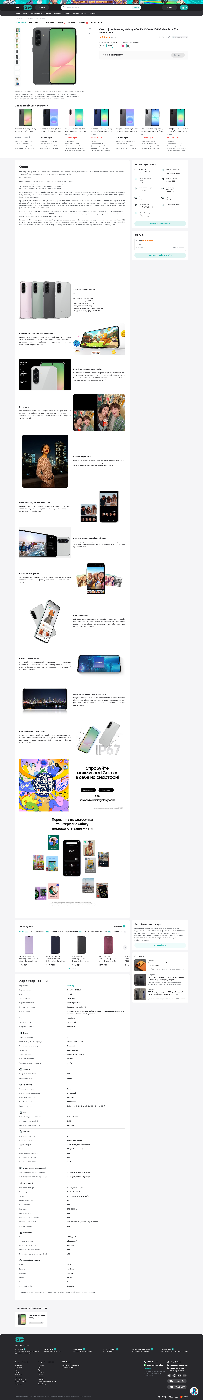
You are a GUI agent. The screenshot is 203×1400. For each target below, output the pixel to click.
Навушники (18, 1384)
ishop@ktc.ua (175, 1362)
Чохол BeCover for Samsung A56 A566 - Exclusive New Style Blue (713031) (55, 959)
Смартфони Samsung (37, 18)
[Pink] (123, 46)
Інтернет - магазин (46, 1362)
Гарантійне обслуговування (71, 1365)
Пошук (136, 7)
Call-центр (147, 1368)
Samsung (70, 986)
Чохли (23, 931)
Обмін (83, 13)
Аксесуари (49, 22)
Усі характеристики (159, 223)
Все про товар (20, 22)
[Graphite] (128, 46)
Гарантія (41, 1370)
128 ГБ (102, 46)
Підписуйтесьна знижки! (180, 1386)
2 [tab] (73, 968)
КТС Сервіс (66, 1362)
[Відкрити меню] (18, 7)
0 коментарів (179, 247)
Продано (178, 55)
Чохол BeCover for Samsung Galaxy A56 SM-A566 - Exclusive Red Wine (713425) (108, 959)
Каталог (17, 13)
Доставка (66, 13)
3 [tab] (75, 968)
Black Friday (42, 1384)
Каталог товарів (21, 1362)
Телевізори (18, 1374)
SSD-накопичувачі (21, 1379)
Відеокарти (18, 1377)
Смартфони (23, 18)
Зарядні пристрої (40, 931)
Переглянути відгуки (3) (159, 255)
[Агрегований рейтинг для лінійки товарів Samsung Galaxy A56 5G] (105, 37)
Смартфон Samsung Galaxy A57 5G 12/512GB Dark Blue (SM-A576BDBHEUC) (50, 130)
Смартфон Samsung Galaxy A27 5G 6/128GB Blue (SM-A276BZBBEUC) (101, 130)
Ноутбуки (18, 1370)
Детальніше (159, 945)
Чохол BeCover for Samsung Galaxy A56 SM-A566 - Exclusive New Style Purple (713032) (28, 959)
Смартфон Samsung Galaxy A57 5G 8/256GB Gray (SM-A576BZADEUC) (127, 130)
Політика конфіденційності (47, 1381)
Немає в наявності (181, 37)
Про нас (48, 13)
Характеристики (36, 22)
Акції (25, 13)
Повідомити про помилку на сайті (177, 1370)
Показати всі (117, 926)
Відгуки (61, 22)
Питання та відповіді (78, 22)
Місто (43, 7)
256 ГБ (109, 46)
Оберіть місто (21, 1346)
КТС (15, 19)
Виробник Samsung (146, 924)
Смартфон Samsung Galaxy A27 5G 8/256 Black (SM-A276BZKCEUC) (177, 130)
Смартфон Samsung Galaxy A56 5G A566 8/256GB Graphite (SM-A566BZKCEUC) (75, 18)
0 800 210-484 (153, 1362)
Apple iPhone (19, 1367)
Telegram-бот (179, 1381)
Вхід (170, 7)
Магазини (57, 13)
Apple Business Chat (155, 1365)
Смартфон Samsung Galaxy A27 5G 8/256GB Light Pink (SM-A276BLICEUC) (76, 130)
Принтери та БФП (20, 1381)
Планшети (18, 1372)
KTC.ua (27, 7)
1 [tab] (70, 968)
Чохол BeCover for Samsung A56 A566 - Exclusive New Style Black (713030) (80, 959)
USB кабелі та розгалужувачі (97, 931)
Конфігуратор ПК (35, 13)
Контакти (92, 13)
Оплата (76, 13)
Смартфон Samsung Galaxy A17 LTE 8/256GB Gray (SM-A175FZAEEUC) (152, 130)
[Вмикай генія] (101, 2)
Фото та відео (96, 22)
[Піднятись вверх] (185, 1391)
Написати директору (179, 1365)
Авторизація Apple (68, 1367)
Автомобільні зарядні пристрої (66, 931)
